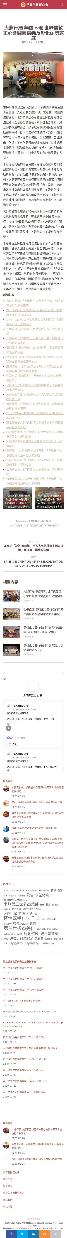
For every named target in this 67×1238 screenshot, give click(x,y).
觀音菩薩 (48, 939)
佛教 (53, 890)
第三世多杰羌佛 (50, 526)
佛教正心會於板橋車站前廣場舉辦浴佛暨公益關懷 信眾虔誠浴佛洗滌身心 (37, 859)
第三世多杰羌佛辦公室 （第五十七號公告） (25, 1081)
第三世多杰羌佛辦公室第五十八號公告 (23, 1070)
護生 (61, 939)
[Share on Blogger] (44, 1234)
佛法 (60, 890)
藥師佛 (54, 929)
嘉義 (47, 904)
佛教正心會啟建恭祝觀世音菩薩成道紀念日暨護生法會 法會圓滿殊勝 (37, 815)
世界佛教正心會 (32, 695)
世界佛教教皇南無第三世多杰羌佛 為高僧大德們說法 (30, 1048)
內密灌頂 (21, 895)
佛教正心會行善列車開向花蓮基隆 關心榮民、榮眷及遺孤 (43, 629)
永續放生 (8, 924)
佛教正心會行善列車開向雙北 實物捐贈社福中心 (43, 647)
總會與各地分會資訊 (13, 1192)
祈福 (33, 924)
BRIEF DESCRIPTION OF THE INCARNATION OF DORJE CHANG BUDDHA (33, 1024)
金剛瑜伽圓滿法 (16, 943)
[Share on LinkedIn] (33, 1234)
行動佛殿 (31, 933)
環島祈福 (24, 924)
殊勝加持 (51, 919)
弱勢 (26, 526)
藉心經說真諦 (44, 929)
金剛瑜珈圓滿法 (32, 943)
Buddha (7, 890)
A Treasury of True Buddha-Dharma (22, 1000)
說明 (56, 939)
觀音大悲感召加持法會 (27, 938)
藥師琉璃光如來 (10, 934)
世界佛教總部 (44, 891)
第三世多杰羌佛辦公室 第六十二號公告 (23, 978)
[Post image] (11, 596)
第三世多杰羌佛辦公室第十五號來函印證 (24, 1091)
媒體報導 (35, 521)
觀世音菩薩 (49, 934)
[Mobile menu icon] (5, 5)
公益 (28, 521)
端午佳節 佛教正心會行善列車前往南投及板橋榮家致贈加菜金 (43, 612)
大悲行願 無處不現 (18, 914)
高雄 (52, 943)
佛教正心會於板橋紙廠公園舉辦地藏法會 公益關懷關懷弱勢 (38, 789)
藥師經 (19, 934)
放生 (39, 919)
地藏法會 (7, 909)
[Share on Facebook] (11, 1234)
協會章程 (7, 1185)
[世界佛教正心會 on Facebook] (33, 686)
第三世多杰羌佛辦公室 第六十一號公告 (23, 989)
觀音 (6, 939)
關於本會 (7, 1178)
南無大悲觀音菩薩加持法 (16, 899)
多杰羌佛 (16, 909)
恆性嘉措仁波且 (36, 526)
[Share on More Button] (55, 1234)
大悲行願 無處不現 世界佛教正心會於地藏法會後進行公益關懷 (43, 594)
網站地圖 (7, 1206)
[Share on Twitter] (22, 1234)
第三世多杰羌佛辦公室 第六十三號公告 (23, 967)
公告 (30, 895)
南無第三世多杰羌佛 (21, 904)
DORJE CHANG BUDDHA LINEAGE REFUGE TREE (29, 1011)
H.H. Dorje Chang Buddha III (25, 890)
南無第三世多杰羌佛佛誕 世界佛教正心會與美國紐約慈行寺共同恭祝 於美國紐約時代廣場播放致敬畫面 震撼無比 (38, 842)
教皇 (44, 919)
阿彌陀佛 (45, 943)
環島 (16, 924)
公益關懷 (19, 526)
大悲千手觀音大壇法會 (31, 909)
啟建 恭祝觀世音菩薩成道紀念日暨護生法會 (34, 827)
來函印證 (12, 895)
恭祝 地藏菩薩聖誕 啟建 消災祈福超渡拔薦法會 (37, 802)
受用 (42, 904)
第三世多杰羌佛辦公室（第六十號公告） (24, 1037)
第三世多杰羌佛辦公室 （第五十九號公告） (25, 1059)
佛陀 (5, 895)
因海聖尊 (56, 904)
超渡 (5, 943)
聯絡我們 (7, 1199)
